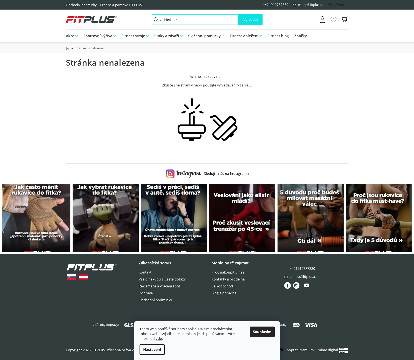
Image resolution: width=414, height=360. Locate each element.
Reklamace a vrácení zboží (160, 286)
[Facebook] (287, 285)
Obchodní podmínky (81, 5)
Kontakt (145, 272)
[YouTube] (307, 287)
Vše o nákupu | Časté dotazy (162, 279)
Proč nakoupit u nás (227, 272)
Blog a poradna (223, 293)
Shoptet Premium (299, 350)
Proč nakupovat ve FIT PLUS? (121, 5)
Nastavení (152, 349)
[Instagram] (296, 285)
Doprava (146, 293)
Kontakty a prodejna (228, 279)
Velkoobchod (222, 286)
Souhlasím (262, 331)
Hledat (251, 19)
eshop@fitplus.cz (310, 4)
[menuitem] (73, 36)
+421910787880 (275, 4)
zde (159, 338)
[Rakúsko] (83, 277)
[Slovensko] (71, 277)
